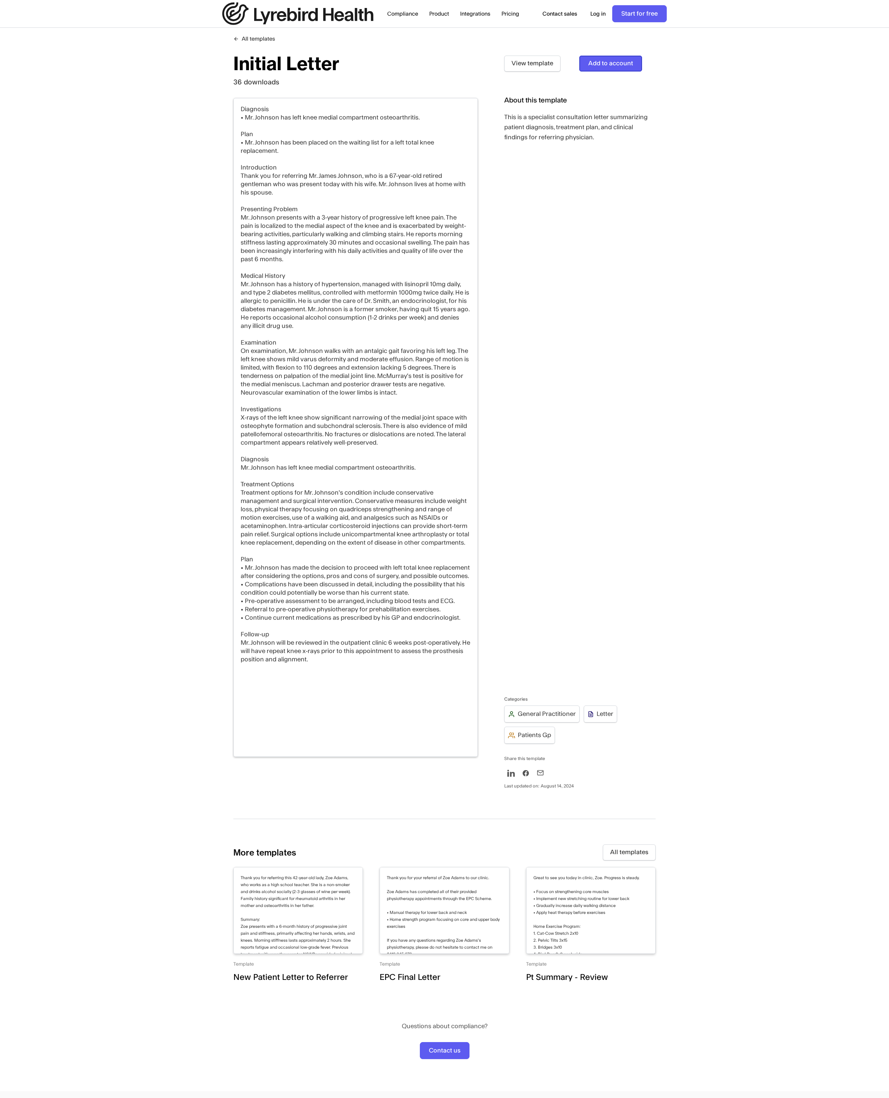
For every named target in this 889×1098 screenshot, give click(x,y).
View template (532, 63)
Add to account (610, 63)
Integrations (475, 14)
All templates (629, 852)
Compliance (402, 14)
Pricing (510, 14)
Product (439, 14)
